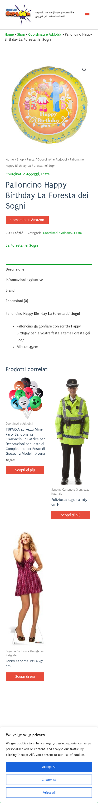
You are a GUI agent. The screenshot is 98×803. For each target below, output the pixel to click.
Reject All (49, 792)
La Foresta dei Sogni (22, 246)
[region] (49, 765)
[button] (84, 70)
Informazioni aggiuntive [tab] (24, 280)
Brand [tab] (10, 290)
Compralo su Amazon (27, 220)
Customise (49, 779)
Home (9, 35)
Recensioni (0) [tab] (17, 301)
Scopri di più (25, 470)
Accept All (49, 767)
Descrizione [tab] (15, 269)
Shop (21, 35)
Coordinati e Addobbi (45, 35)
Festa (30, 159)
